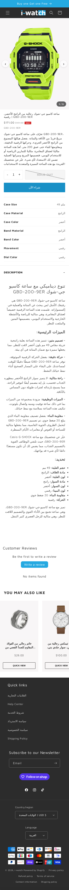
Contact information (26, 881)
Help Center (15, 704)
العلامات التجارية (17, 695)
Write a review (34, 564)
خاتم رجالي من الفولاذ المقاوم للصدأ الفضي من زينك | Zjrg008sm (19, 645)
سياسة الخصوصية (18, 729)
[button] (7, 13)
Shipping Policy (18, 738)
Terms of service (45, 876)
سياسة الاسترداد (17, 721)
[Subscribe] (55, 763)
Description (13, 272)
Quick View (19, 665)
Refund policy (25, 876)
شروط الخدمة (16, 712)
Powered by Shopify (34, 870)
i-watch (19, 870)
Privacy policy (56, 870)
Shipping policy (49, 881)
